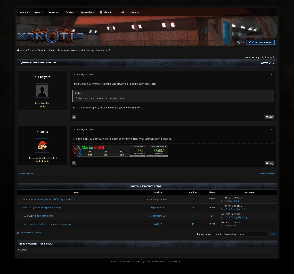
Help (122, 12)
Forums (56, 12)
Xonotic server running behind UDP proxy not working (49, 199)
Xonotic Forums (27, 50)
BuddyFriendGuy (239, 209)
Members (89, 12)
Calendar (107, 12)
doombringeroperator (158, 199)
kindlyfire (44, 77)
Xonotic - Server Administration (63, 50)
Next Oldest (26, 173)
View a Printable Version (31, 233)
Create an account (262, 42)
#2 (272, 129)
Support (42, 50)
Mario (44, 132)
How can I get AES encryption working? (42, 207)
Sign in (240, 42)
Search (71, 12)
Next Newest (267, 173)
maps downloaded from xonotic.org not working (47, 224)
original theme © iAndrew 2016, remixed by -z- (161, 261)
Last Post (225, 201)
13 (193, 224)
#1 (272, 74)
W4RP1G (158, 224)
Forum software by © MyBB (124, 261)
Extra (133, 12)
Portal (40, 12)
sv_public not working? (43, 215)
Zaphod (235, 201)
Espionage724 (158, 207)
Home (25, 12)
